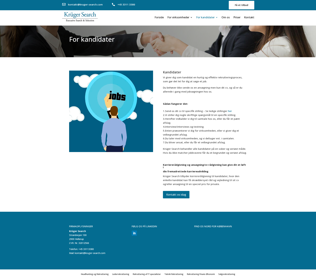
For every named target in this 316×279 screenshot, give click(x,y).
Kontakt (249, 17)
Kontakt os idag (176, 194)
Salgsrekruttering (226, 274)
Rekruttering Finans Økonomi (201, 274)
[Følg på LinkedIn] (134, 233)
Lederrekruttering (120, 274)
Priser (236, 17)
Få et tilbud (241, 5)
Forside (159, 17)
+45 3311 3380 (126, 4)
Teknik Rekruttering (173, 274)
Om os (226, 17)
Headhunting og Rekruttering (95, 274)
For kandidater (205, 17)
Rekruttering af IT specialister (147, 274)
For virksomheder (178, 17)
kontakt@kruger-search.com (85, 4)
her (230, 111)
